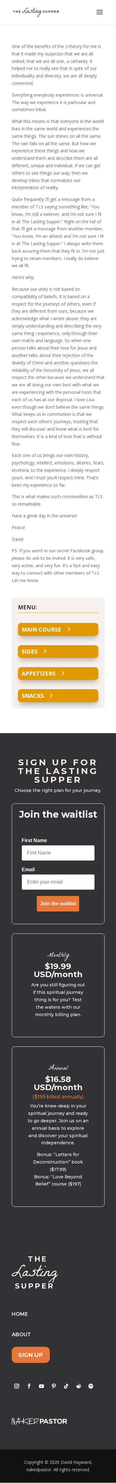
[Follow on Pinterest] (54, 1386)
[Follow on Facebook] (29, 1386)
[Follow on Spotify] (91, 1386)
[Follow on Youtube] (41, 1386)
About (21, 1334)
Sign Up (30, 1355)
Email (28, 869)
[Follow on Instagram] (17, 1386)
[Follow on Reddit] (79, 1386)
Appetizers (38, 673)
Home (20, 1314)
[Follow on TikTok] (66, 1386)
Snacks (33, 695)
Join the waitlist (58, 903)
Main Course (41, 629)
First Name (34, 840)
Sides (29, 651)
